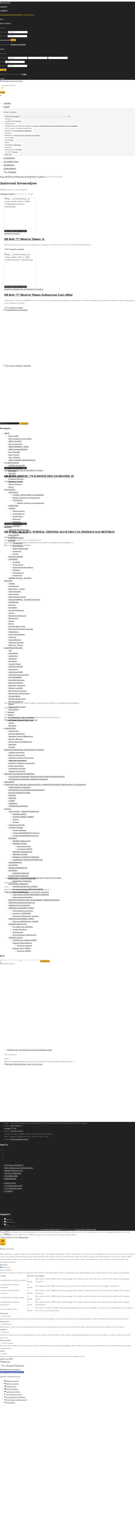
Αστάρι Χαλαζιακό (19, 830)
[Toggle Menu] (1, 95)
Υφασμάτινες (17, 524)
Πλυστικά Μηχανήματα (17, 707)
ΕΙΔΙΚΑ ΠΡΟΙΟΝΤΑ (16, 538)
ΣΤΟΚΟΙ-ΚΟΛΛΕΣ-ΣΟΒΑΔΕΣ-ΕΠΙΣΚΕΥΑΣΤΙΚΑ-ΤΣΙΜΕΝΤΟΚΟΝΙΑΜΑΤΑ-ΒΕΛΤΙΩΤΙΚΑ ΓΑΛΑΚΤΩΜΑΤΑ (41, 126)
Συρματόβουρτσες (15, 640)
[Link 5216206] (20, 284)
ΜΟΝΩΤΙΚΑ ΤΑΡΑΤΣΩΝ (22, 881)
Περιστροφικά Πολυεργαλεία (19, 693)
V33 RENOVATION (11, 152)
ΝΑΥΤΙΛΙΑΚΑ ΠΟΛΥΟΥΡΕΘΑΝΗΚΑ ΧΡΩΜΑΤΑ (31, 895)
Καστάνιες (12, 605)
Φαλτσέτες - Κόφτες (15, 645)
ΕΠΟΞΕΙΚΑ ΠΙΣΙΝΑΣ (21, 873)
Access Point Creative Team (85, 1229)
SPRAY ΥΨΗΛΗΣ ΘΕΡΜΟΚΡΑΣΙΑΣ (21, 460)
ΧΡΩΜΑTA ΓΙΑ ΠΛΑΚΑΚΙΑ (19, 905)
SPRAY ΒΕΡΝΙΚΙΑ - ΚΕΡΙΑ (18, 447)
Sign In (2, 23)
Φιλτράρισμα (45, 961)
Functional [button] (4, 1313)
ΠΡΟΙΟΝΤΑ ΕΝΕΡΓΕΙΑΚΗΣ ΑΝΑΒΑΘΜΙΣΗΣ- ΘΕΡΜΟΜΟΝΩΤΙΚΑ (34, 900)
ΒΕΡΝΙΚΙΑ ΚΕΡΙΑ (19, 814)
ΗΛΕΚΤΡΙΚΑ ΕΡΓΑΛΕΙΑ (13, 145)
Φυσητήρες (12, 726)
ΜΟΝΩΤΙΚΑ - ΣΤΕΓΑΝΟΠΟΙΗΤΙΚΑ (22, 879)
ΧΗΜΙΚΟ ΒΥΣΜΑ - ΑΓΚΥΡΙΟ (19, 578)
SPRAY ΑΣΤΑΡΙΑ (15, 441)
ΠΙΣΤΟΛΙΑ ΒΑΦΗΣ (15, 557)
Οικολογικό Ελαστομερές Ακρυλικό (26, 916)
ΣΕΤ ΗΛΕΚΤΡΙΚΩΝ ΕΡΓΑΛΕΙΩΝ (20, 720)
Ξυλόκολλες (17, 551)
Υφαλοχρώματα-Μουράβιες (23, 897)
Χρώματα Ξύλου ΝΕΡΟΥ (22, 948)
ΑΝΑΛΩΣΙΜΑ (9, 138)
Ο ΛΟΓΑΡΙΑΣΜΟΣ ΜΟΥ (13, 1186)
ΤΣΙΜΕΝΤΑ (12, 803)
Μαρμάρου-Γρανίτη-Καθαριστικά (20, 736)
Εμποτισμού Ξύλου (24, 846)
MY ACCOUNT (5, 3)
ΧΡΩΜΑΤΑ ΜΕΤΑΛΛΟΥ (17, 924)
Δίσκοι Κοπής (13, 594)
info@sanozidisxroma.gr (19, 1139)
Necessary (6, 1267)
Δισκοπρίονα (13, 669)
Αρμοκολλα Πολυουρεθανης (23, 567)
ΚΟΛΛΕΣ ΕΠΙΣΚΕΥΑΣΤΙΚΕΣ (19, 793)
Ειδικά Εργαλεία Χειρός (17, 597)
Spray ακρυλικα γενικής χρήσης (20, 439)
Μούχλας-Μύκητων (15, 739)
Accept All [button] (16, 1237)
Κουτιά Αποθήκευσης (16, 610)
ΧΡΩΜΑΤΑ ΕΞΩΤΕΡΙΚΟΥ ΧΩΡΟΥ (21, 908)
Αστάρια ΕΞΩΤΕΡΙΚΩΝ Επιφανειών (26, 833)
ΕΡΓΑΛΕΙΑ (8, 154)
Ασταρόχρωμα (18, 932)
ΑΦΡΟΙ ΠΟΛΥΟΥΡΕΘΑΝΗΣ (18, 530)
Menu (2, 92)
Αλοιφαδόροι (13, 653)
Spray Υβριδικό (14, 457)
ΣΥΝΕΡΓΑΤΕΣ (9, 158)
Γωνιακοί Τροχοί (14, 664)
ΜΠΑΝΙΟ (12, 473)
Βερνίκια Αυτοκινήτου (16, 755)
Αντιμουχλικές (18, 565)
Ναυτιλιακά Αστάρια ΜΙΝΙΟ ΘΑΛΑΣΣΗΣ (28, 889)
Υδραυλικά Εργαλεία (16, 643)
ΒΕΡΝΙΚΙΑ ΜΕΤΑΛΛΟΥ (22, 841)
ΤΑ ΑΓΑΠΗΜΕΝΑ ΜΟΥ (13, 1189)
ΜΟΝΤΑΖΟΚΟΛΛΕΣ (20, 549)
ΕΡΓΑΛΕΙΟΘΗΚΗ (15, 677)
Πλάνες (11, 704)
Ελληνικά (6, 1362)
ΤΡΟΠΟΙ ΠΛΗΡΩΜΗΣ (12, 1173)
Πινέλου (16, 820)
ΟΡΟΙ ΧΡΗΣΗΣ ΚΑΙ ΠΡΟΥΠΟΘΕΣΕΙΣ (18, 1168)
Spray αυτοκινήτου (15, 444)
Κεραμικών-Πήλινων (16, 479)
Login (24, 74)
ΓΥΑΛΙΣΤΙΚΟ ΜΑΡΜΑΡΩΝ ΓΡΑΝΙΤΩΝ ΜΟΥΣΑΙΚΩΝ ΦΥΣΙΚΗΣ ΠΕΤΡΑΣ (36, 777)
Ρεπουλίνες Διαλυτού (24, 946)
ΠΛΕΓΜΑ (12, 795)
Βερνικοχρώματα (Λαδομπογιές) (24, 935)
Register (8, 23)
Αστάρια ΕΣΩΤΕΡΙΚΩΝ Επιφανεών (26, 836)
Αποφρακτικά (13, 731)
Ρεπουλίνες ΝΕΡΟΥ (24, 951)
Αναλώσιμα (12, 659)
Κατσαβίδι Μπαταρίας (16, 680)
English (11, 1366)
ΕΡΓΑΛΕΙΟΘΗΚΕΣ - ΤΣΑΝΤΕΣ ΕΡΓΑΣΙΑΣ (24, 600)
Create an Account (18, 44)
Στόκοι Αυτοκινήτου (16, 766)
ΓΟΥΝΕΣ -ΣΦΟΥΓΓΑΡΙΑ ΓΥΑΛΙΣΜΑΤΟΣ (28, 495)
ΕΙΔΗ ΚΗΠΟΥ (13, 535)
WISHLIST (3, 7)
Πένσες (11, 624)
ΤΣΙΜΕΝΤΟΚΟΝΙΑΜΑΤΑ (18, 806)
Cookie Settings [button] (6, 1237)
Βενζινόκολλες (18, 546)
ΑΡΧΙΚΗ (7, 103)
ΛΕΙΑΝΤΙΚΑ (9, 140)
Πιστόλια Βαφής (14, 696)
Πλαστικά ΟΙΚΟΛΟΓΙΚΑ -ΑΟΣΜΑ (25, 921)
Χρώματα (7, 809)
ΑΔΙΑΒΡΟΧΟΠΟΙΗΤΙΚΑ (13, 121)
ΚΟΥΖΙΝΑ (12, 471)
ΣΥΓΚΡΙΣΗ (8, 1191)
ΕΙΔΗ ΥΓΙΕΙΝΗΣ (14, 468)
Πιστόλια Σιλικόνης (15, 702)
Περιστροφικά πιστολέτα (17, 691)
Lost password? (5, 40)
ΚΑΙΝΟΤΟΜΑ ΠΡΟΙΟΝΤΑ (18, 876)
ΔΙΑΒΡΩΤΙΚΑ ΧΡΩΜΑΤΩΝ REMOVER (28, 860)
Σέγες (10, 715)
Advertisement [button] (5, 1340)
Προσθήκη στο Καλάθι (17, 249)
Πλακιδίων (12, 744)
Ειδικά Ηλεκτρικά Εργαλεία (18, 675)
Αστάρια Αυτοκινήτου (16, 752)
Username (3, 32)
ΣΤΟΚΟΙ (11, 801)
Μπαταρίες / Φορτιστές (16, 685)
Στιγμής (15, 554)
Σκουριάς (11, 747)
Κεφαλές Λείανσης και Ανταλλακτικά (26, 498)
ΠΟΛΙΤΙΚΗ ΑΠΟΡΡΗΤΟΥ (14, 1165)
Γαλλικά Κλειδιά (14, 591)
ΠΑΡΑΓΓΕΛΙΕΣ (10, 1183)
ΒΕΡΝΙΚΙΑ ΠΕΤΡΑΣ (20, 854)
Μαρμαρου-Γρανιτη (15, 482)
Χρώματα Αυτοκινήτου (16, 771)
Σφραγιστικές (18, 575)
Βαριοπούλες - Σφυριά (16, 589)
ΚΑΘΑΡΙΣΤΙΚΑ (10, 124)
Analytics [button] (3, 1330)
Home (2, 177)
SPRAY (7, 142)
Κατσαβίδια (12, 608)
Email (2, 62)
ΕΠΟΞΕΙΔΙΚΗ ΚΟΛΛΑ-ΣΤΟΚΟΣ (25, 887)
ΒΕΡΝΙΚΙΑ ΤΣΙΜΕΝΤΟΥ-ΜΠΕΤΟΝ (26, 857)
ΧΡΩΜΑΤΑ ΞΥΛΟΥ (15, 938)
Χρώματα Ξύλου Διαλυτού (22, 943)
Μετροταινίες (13, 618)
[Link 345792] (20, 228)
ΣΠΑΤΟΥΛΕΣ (13, 506)
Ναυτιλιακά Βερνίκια (20, 892)
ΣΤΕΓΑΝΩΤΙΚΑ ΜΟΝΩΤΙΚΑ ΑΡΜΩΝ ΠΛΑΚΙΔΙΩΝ (28, 779)
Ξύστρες (11, 621)
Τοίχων (11, 487)
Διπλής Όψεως (18, 516)
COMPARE (3, 10)
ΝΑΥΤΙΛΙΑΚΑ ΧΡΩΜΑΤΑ (13, 150)
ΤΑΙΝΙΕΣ (11, 508)
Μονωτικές (17, 519)
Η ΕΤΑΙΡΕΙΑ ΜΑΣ (11, 162)
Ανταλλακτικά (13, 586)
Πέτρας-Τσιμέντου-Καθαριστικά (20, 742)
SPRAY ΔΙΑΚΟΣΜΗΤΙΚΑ (18, 449)
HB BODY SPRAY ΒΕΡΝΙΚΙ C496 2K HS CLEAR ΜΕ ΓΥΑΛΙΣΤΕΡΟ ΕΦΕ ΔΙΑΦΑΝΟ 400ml (41, 1222)
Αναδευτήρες (13, 656)
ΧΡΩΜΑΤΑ (8, 119)
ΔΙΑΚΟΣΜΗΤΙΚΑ (15, 862)
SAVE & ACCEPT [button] (6, 1359)
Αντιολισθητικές (19, 514)
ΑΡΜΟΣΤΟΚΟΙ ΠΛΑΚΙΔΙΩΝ (19, 787)
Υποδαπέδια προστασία (17, 769)
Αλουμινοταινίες (19, 511)
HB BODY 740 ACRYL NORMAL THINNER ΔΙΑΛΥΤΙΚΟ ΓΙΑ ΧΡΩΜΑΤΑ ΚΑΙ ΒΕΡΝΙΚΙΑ (37, 543)
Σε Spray (16, 822)
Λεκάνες (11, 613)
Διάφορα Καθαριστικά (16, 734)
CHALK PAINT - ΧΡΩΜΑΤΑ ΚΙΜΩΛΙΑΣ (18, 128)
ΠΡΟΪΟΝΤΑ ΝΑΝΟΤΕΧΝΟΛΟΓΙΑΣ (21, 903)
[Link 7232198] (11, 81)
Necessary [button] (4, 1265)
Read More (24, 1237)
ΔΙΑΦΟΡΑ (8, 147)
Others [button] (2, 1351)
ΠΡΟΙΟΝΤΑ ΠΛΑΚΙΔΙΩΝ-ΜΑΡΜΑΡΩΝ (18, 131)
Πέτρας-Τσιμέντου (15, 484)
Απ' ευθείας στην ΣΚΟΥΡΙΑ (23, 927)
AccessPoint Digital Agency (50, 1229)
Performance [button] (4, 1322)
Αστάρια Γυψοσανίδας (16, 825)
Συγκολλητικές (18, 573)
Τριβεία (11, 723)
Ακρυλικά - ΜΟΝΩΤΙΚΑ (22, 913)
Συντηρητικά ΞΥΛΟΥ (24, 849)
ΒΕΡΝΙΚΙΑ (8, 133)
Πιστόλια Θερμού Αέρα (16, 699)
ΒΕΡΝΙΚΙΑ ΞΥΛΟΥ (20, 844)
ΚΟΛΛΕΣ (11, 541)
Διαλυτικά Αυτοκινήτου (12, 233)
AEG (10, 651)
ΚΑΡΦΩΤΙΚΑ (13, 602)
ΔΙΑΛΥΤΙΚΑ (13, 865)
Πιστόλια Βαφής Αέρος (16, 626)
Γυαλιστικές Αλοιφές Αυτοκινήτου (21, 758)
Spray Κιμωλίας (14, 452)
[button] (12, 1372)
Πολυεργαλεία (13, 710)
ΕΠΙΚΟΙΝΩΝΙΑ (10, 169)
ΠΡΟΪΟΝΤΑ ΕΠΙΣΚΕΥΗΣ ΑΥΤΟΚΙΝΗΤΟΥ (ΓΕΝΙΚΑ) (23, 135)
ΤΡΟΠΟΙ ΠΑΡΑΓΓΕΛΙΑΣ (13, 1171)
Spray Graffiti (13, 436)
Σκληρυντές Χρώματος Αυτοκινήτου (21, 763)
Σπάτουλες (12, 637)
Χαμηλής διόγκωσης (20, 532)
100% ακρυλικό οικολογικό (23, 911)
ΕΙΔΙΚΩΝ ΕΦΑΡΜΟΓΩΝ (17, 868)
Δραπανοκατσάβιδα (15, 672)
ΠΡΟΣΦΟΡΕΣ (9, 165)
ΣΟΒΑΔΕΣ (12, 798)
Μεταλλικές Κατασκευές (17, 616)
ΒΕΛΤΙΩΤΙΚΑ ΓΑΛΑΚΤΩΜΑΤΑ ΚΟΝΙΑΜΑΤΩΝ (26, 790)
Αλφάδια (11, 584)
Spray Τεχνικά (13, 455)
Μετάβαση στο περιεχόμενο (10, 1369)
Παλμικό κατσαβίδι (15, 688)
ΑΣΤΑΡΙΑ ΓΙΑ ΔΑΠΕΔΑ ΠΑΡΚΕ (25, 940)
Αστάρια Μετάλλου (20, 929)
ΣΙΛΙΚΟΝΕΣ (13, 559)
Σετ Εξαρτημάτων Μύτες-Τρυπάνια (21, 718)
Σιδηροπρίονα (13, 632)
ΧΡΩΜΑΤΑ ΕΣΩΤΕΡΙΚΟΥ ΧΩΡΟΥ (21, 919)
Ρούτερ (11, 712)
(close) (2, 49)
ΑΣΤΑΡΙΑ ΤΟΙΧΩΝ (15, 828)
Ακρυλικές (16, 562)
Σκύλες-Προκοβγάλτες (16, 634)
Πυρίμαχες (16, 570)
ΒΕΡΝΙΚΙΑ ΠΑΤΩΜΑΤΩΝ (22, 852)
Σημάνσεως (17, 522)
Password (3, 36)
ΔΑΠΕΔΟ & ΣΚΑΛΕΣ (16, 465)
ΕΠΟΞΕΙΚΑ (12, 870)
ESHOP (7, 107)
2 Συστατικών (18, 543)
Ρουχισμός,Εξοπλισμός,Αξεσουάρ (20, 629)
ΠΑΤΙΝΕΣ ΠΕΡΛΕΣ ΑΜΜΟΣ (23, 817)
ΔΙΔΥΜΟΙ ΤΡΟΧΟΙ (15, 667)
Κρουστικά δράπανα (15, 683)
